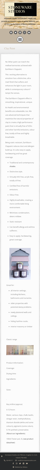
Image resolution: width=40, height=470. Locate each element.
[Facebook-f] (13, 463)
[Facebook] (11, 32)
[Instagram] (24, 32)
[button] (20, 39)
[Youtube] (29, 32)
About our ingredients (16, 433)
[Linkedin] (20, 32)
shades (12, 166)
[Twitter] (15, 32)
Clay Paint (9, 48)
